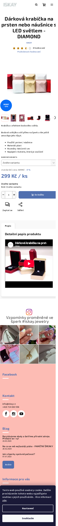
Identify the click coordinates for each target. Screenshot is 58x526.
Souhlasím (28, 518)
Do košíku (39, 194)
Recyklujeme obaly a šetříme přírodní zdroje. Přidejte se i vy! (26, 437)
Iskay (29, 43)
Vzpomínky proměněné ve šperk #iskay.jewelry (29, 319)
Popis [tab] (8, 226)
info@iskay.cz (9, 404)
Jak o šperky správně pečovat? (18, 454)
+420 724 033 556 (10, 407)
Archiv (8, 464)
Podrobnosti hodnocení (29, 51)
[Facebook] (6, 413)
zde (4, 500)
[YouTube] (21, 413)
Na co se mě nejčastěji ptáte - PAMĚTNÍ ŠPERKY (27, 446)
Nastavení (28, 508)
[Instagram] (13, 413)
